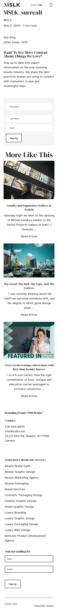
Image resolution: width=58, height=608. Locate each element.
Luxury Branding (15, 512)
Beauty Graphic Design (20, 472)
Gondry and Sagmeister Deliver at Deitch (29, 207)
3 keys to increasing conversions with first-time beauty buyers (29, 367)
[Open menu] (50, 4)
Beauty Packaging (16, 483)
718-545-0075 (15, 427)
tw (10, 449)
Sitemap (49, 606)
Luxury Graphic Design (20, 518)
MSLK (12, 4)
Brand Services (15, 489)
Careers (10, 440)
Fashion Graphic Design (20, 501)
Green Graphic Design (19, 507)
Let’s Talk (37, 4)
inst (20, 449)
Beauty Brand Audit (17, 466)
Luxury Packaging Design (21, 524)
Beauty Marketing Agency (22, 477)
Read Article (29, 236)
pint (15, 449)
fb (6, 449)
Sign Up (14, 138)
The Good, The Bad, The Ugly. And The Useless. (29, 286)
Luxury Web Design (17, 530)
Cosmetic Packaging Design (23, 495)
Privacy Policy (39, 606)
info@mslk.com (15, 431)
